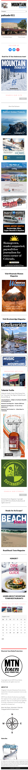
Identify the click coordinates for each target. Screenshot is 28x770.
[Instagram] (18, 50)
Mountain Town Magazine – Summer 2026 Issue (12, 403)
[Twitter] (14, 50)
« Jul (2, 639)
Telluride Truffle (7, 390)
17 (3, 630)
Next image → (22, 37)
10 (3, 627)
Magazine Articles (14, 371)
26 (10, 633)
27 (14, 633)
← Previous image (6, 37)
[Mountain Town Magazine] (14, 5)
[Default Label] (14, 52)
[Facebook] (10, 50)
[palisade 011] (14, 26)
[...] (9, 397)
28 (17, 633)
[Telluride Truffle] (14, 385)
